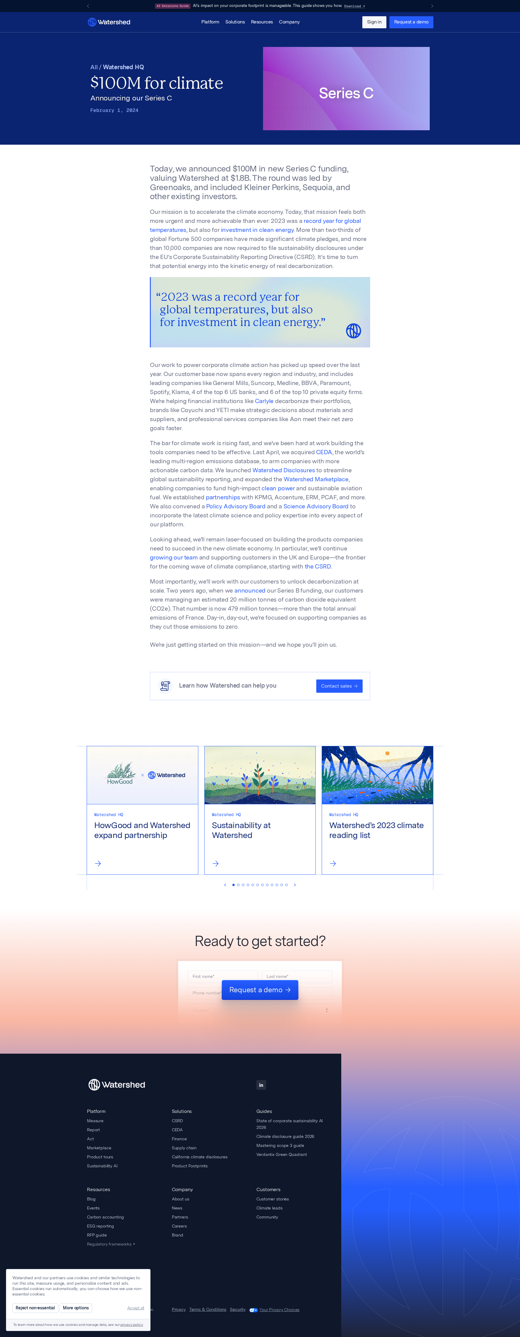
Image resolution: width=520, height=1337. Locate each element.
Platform (210, 22)
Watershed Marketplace (316, 480)
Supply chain (184, 1147)
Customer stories (272, 1199)
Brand (177, 1235)
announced (249, 591)
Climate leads (269, 1208)
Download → (354, 6)
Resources (262, 22)
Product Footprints (190, 1165)
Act (90, 1138)
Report (93, 1129)
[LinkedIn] (261, 1085)
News (177, 1208)
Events (93, 1208)
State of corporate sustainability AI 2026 (289, 1124)
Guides (264, 1111)
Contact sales (336, 686)
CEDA (324, 453)
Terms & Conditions (207, 1310)
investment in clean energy (257, 230)
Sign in (374, 22)
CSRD (177, 1120)
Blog (91, 1199)
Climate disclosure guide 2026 (285, 1136)
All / (96, 68)
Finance (179, 1138)
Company (289, 22)
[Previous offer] (88, 6)
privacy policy (131, 1325)
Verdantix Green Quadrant (281, 1154)
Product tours (100, 1156)
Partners (180, 1217)
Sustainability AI (102, 1165)
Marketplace (99, 1147)
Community (267, 1217)
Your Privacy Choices (279, 1309)
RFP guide (97, 1235)
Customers (268, 1189)
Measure (95, 1120)
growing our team (174, 558)
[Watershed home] (122, 1085)
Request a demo (411, 22)
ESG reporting (100, 1226)
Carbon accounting (105, 1217)
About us (180, 1199)
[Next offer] (432, 6)
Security (238, 1310)
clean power (278, 489)
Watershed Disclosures (283, 471)
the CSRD (318, 567)
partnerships (223, 498)
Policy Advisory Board (235, 507)
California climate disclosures (200, 1156)
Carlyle (264, 402)
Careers (179, 1226)
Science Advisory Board (316, 507)
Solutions (235, 22)
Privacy (179, 1310)
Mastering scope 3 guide (280, 1145)
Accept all (135, 1308)
